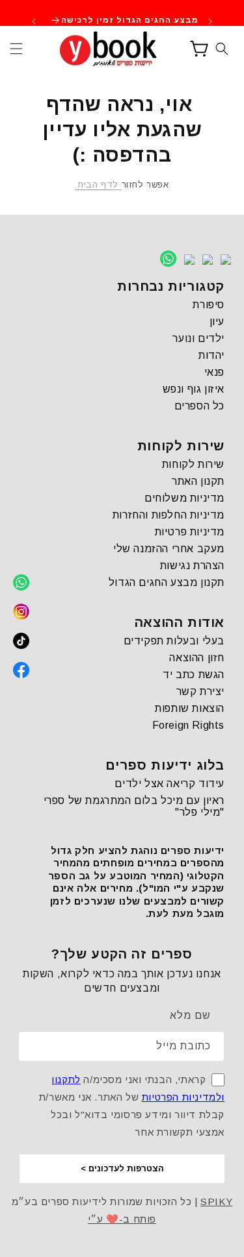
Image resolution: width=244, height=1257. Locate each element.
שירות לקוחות (193, 464)
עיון (217, 321)
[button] (16, 48)
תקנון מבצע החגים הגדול (166, 582)
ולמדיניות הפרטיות (183, 1097)
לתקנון (66, 1079)
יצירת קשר (200, 691)
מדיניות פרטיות (189, 531)
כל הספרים (199, 405)
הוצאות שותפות (189, 708)
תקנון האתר (198, 481)
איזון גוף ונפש (193, 389)
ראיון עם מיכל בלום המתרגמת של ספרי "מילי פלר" (134, 806)
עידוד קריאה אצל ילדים (169, 783)
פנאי (214, 372)
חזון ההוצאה (196, 657)
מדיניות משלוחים (184, 498)
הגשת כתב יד (193, 674)
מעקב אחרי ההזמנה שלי (168, 548)
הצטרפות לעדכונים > (122, 1168)
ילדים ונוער (198, 338)
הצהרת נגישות (192, 565)
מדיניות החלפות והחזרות (168, 514)
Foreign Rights (188, 725)
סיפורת (208, 304)
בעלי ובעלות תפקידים (174, 640)
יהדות (211, 355)
